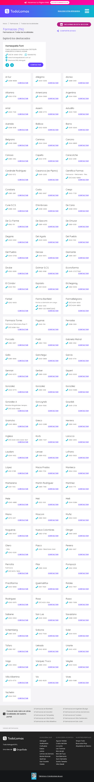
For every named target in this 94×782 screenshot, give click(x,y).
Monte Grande (45, 756)
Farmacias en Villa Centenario (75, 718)
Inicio (5, 24)
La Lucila (59, 746)
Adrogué (43, 741)
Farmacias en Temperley (44, 715)
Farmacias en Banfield (43, 709)
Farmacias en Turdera (72, 715)
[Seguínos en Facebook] (7, 65)
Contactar (35, 65)
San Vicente (44, 761)
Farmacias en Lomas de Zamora (76, 712)
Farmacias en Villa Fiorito (44, 718)
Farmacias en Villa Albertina (45, 721)
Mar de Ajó (60, 751)
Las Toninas (60, 749)
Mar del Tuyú (61, 754)
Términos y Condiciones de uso (51, 776)
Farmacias (14, 24)
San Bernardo (61, 756)
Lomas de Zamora (47, 754)
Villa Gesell (60, 764)
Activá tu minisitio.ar (59, 2)
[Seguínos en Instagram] (12, 65)
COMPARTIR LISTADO (68, 31)
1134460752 (32, 55)
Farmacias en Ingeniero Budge (76, 709)
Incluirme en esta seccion (76, 24)
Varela (42, 764)
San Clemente (61, 759)
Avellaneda (44, 743)
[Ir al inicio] (17, 11)
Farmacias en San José (73, 721)
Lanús (42, 751)
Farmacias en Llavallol (43, 712)
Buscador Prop (81, 743)
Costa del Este (61, 743)
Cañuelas (43, 746)
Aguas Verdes (61, 741)
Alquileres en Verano (83, 746)
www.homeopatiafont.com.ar (19, 57)
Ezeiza (42, 749)
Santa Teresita (61, 761)
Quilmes (43, 759)
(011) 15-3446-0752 (15, 55)
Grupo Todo (80, 741)
